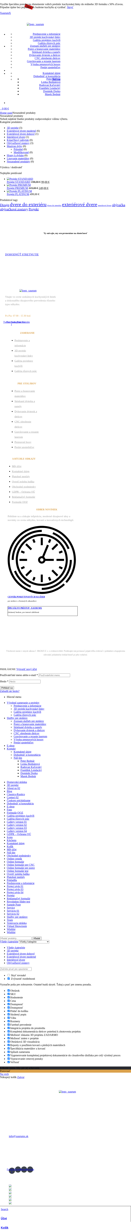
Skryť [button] (70, 7)
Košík (4, 1227)
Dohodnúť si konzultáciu (27, 754)
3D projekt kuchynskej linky (29, 708)
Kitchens (11, 840)
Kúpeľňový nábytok (18, 140)
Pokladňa (12, 880)
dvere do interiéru (54, 205)
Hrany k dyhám (15, 155)
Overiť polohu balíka (23, 481)
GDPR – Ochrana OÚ (23, 491)
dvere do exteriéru (28, 204)
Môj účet (16, 466)
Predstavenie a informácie (27, 705)
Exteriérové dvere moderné (21, 130)
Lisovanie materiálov (18, 158)
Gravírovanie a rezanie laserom (30, 736)
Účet (4, 1218)
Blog (9, 791)
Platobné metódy (21, 476)
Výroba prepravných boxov (28, 739)
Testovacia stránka (17, 923)
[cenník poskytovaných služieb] (42, 591)
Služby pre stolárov (17, 718)
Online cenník (14, 858)
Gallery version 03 (17, 828)
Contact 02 (13, 797)
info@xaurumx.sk (18, 1136)
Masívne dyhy (14, 146)
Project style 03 (15, 889)
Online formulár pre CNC (21, 864)
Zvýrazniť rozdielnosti (22, 978)
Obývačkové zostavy (18, 143)
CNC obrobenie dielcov (26, 733)
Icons (10, 837)
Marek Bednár (95, 638)
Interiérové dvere (16, 137)
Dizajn (4, 205)
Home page (6, 112)
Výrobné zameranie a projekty (23, 702)
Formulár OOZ (20, 502)
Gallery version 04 (17, 831)
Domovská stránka (17, 782)
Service (11, 907)
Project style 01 (15, 886)
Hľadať (37, 938)
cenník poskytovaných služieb (26, 597)
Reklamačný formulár (23, 497)
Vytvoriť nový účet (26, 669)
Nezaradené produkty (18, 161)
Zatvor (20, 1077)
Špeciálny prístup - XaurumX (25, 608)
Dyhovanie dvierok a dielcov (29, 730)
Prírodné (18, 149)
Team (10, 920)
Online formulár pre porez (21, 867)
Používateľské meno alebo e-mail (19, 675)
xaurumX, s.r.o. (44, 638)
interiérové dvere (104, 205)
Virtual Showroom (17, 926)
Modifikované (21, 152)
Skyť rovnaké (18, 975)
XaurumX (5, 13)
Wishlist (11, 929)
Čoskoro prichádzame (18, 800)
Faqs (9, 809)
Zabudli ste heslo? (9, 691)
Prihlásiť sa (7, 688)
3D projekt (12, 127)
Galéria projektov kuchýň (27, 711)
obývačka (118, 205)
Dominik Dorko (29, 773)
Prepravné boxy (22, 442)
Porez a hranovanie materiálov (30, 724)
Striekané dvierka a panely (28, 727)
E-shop (10, 745)
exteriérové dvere (79, 204)
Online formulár (15, 861)
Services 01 (13, 910)
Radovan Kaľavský (31, 767)
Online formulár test (17, 870)
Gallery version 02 (17, 825)
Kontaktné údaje (21, 471)
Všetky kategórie (16, 947)
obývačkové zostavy (14, 209)
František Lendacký (31, 770)
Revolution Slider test (18, 901)
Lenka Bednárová (30, 764)
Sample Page (14, 904)
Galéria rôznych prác (25, 371)
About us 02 (13, 788)
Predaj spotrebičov (24, 447)
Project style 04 (15, 892)
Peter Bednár (27, 760)
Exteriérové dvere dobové (21, 133)
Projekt (34, 209)
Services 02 (13, 913)
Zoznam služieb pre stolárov (29, 721)
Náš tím (18, 757)
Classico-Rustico (16, 794)
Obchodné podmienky (24, 486)
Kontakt (11, 748)
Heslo (4, 681)
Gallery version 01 (17, 821)
